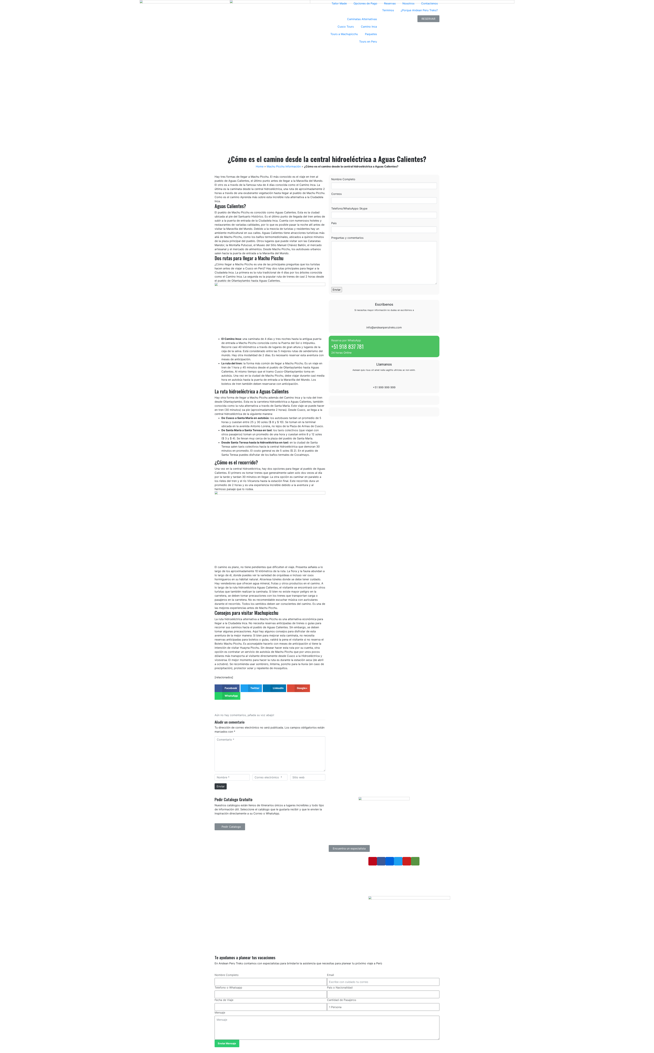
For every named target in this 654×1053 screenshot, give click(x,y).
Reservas (390, 3)
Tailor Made (339, 3)
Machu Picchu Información (284, 166)
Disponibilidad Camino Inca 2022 (310, 878)
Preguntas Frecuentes (304, 863)
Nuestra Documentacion (305, 883)
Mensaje (220, 1012)
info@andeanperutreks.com (384, 327)
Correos (336, 194)
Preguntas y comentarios (347, 237)
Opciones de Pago (365, 3)
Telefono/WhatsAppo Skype (349, 208)
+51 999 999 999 (384, 387)
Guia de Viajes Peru (303, 858)
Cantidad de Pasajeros (341, 1000)
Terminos (388, 10)
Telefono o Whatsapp (228, 987)
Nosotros (408, 3)
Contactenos (429, 3)
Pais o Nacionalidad (340, 987)
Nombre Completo (343, 179)
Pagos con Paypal (302, 893)
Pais (334, 223)
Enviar (221, 786)
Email (330, 975)
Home (259, 166)
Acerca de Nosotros (303, 868)
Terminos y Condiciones (305, 873)
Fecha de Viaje (224, 1000)
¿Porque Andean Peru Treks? (419, 10)
